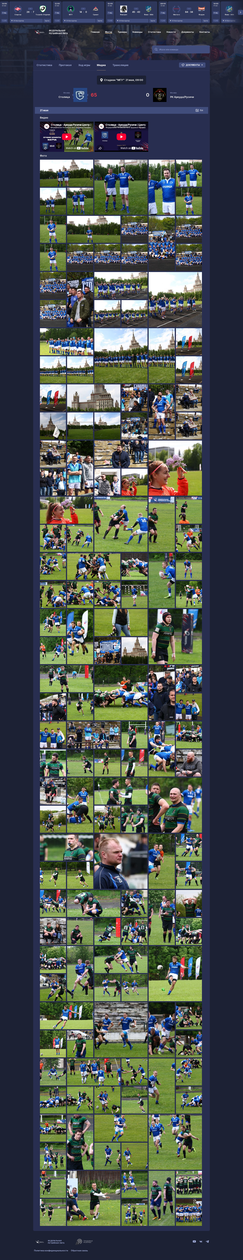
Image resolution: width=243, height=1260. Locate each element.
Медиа (101, 65)
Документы (187, 32)
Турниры (122, 32)
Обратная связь (79, 1250)
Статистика (154, 32)
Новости (171, 32)
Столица (64, 96)
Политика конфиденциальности (51, 1250)
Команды (137, 32)
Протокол (65, 65)
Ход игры (84, 65)
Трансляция (120, 65)
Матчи (108, 32)
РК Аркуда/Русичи (182, 96)
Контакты (204, 32)
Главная (95, 32)
